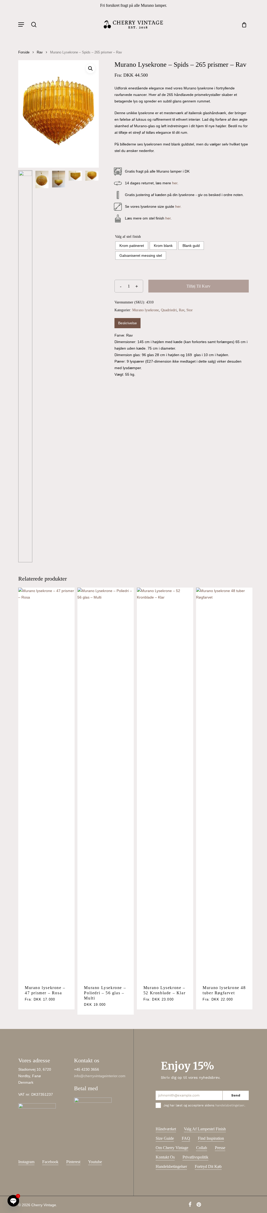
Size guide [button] (165, 1138)
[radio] (132, 245)
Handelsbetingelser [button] (171, 1166)
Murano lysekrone (145, 310)
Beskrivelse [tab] (127, 323)
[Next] (90, 366)
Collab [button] (201, 1147)
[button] (21, 24)
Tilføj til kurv (198, 286)
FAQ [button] (186, 1138)
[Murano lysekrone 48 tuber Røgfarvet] (224, 783)
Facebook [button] (50, 1162)
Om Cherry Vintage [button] (172, 1147)
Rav (40, 52)
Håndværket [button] (166, 1129)
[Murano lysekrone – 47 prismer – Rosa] (46, 783)
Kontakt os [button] (165, 1157)
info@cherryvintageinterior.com (99, 1076)
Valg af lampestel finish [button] (205, 1129)
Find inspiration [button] (211, 1138)
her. (178, 206)
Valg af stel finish (128, 237)
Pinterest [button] (73, 1162)
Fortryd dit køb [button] (208, 1166)
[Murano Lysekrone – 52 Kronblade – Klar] (165, 783)
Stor (189, 310)
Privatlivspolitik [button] (195, 1157)
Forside (23, 52)
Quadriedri (169, 310)
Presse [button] (220, 1147)
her (174, 183)
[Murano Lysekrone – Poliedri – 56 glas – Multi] (105, 783)
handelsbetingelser (229, 1105)
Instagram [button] (26, 1162)
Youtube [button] (95, 1162)
